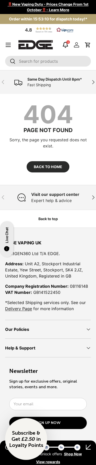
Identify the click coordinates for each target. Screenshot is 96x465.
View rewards (48, 462)
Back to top (48, 219)
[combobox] (48, 61)
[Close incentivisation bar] (88, 447)
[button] (48, 30)
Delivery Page (18, 308)
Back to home (48, 167)
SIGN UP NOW (48, 422)
